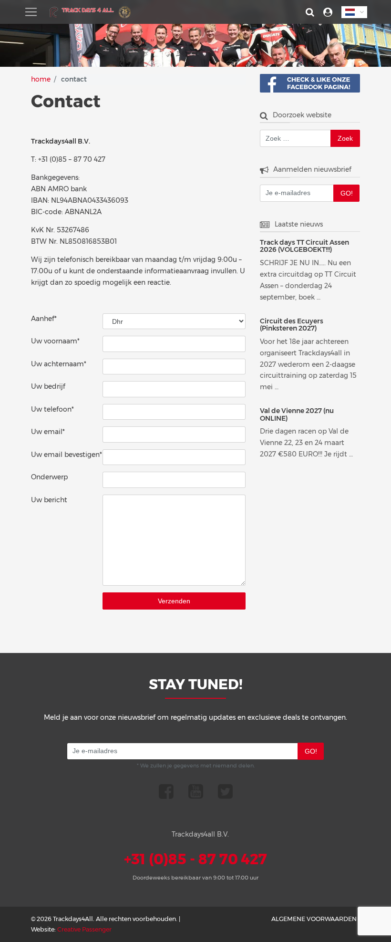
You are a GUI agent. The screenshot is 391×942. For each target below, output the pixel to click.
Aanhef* (44, 318)
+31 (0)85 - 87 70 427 (195, 859)
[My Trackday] (327, 12)
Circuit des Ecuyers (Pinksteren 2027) (291, 325)
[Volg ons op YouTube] (195, 791)
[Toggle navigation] (31, 12)
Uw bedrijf (48, 386)
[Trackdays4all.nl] (90, 12)
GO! (346, 193)
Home (41, 79)
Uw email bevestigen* (66, 454)
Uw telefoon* (52, 409)
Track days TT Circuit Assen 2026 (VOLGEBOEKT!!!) (304, 246)
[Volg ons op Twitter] (225, 791)
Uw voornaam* (55, 341)
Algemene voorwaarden (314, 918)
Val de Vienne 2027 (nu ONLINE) (297, 414)
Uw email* (48, 431)
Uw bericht (49, 500)
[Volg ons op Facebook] (166, 791)
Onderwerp (49, 477)
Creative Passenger (84, 929)
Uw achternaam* (58, 364)
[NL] (354, 12)
